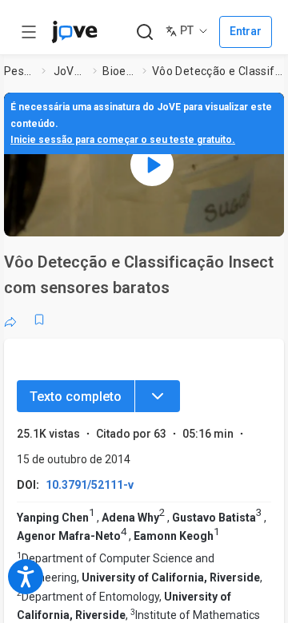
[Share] (10, 319)
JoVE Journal (70, 71)
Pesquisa (19, 71)
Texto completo (76, 396)
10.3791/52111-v (90, 484)
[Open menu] (29, 32)
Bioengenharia (119, 71)
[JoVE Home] (74, 32)
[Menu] (157, 396)
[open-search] (144, 32)
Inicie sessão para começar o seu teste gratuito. (122, 139)
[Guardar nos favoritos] (39, 319)
